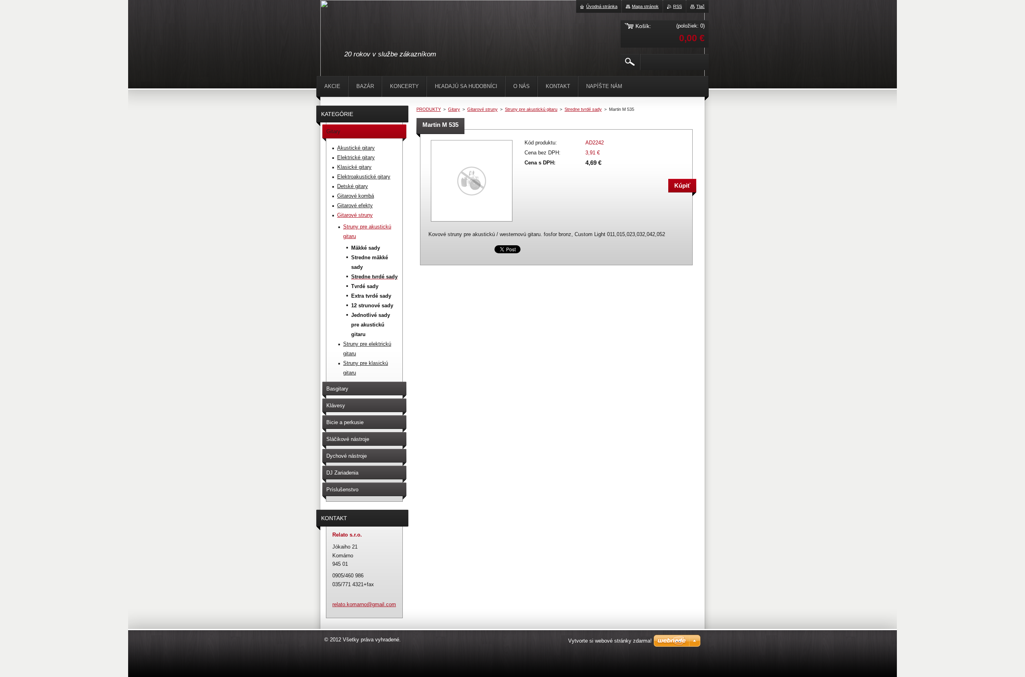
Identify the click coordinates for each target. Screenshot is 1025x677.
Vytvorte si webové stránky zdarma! (610, 641)
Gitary (454, 109)
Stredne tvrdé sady (583, 109)
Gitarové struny (482, 109)
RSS (677, 6)
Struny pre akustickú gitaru (531, 109)
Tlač (700, 6)
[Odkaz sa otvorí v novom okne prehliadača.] (471, 222)
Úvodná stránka (601, 6)
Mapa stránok (645, 6)
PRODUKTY (428, 109)
